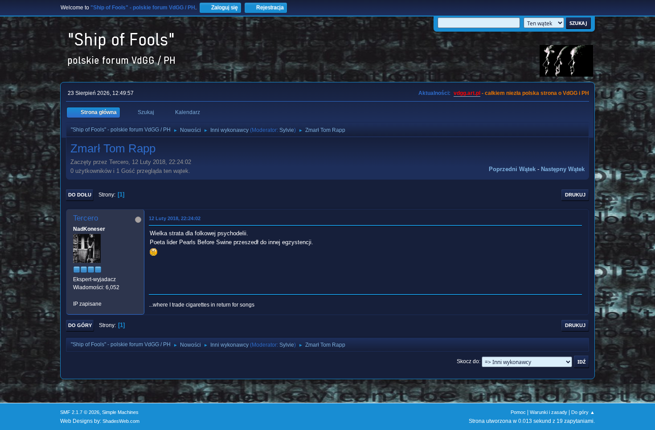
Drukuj (575, 194)
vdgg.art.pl (467, 93)
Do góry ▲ (583, 412)
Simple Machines (120, 412)
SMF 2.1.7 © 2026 (79, 412)
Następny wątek (563, 169)
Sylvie (286, 130)
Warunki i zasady (548, 412)
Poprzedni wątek (512, 169)
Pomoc (518, 412)
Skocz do (468, 361)
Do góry (80, 325)
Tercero (85, 218)
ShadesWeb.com (120, 421)
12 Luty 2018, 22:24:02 (175, 218)
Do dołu (79, 194)
